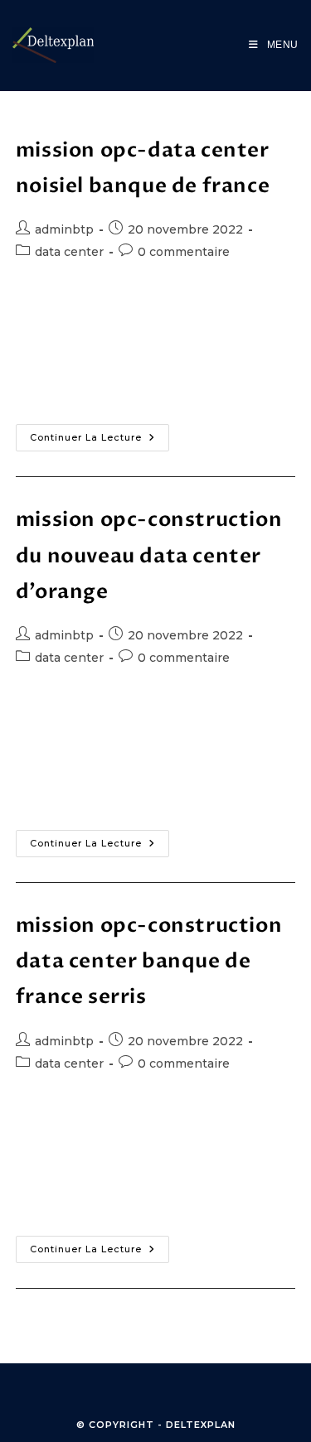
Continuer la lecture (99, 433)
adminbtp (64, 229)
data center (69, 251)
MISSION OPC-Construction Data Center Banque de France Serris (149, 961)
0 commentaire (184, 251)
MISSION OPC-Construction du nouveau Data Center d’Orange (149, 555)
